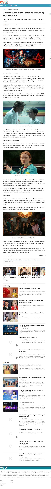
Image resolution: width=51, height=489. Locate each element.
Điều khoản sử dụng (3, 483)
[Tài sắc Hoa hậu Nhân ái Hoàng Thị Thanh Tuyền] (10, 434)
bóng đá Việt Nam (47, 472)
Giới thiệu (1, 482)
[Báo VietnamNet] (20, 316)
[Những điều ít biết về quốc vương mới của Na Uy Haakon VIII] (10, 458)
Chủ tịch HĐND (14, 472)
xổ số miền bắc (8, 472)
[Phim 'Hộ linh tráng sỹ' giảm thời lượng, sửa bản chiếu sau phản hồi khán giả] (10, 330)
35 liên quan (17, 24)
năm (37, 471)
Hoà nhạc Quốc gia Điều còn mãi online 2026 (29, 288)
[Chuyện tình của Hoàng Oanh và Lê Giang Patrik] (10, 369)
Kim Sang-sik (34, 471)
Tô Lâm (17, 474)
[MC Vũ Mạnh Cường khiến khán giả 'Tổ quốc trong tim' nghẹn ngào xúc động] (10, 419)
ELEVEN (14, 261)
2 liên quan (26, 328)
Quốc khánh (2, 474)
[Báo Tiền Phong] (20, 339)
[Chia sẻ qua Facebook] (4, 255)
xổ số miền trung (3, 475)
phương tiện (41, 471)
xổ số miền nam (40, 474)
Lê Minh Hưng (3, 472)
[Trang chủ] (4, 2)
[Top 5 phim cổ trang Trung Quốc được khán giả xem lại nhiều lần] (9, 271)
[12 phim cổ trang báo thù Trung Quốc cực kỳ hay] (24, 271)
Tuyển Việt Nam (46, 474)
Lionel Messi (13, 474)
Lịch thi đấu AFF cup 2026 (11, 471)
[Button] (7, 24)
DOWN (10, 261)
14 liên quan (25, 457)
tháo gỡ (19, 472)
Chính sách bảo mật (2, 484)
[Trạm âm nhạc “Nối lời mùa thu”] (10, 407)
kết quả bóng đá (27, 475)
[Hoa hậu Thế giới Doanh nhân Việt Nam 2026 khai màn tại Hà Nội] (10, 382)
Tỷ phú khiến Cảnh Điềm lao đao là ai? (28, 337)
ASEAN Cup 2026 (9, 475)
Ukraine (29, 472)
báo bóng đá (18, 471)
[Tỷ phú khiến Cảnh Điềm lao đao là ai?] (10, 342)
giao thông (35, 474)
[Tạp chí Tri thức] (5, 24)
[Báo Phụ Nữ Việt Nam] (21, 393)
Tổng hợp (12, 482)
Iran (42, 472)
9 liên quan (25, 339)
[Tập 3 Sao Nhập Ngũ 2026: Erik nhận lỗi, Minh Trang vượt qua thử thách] (10, 446)
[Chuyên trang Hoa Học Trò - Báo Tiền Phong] (19, 353)
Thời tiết (32, 472)
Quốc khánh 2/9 (24, 472)
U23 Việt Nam (21, 474)
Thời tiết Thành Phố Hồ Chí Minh (43, 475)
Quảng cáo (1, 485)
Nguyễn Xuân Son (37, 472)
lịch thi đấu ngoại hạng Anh (26, 471)
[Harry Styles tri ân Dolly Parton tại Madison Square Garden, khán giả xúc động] (10, 305)
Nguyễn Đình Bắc (3, 471)
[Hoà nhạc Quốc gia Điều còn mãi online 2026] (10, 292)
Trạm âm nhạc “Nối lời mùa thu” (26, 402)
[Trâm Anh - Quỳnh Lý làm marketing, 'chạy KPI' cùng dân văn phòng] (10, 354)
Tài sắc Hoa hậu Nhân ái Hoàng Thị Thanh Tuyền (30, 429)
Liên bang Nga (7, 474)
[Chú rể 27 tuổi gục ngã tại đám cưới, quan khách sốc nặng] (10, 317)
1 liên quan (24, 353)
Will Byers (6, 261)
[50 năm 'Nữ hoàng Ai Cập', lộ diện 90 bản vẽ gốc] (38, 271)
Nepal (36, 475)
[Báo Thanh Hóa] (20, 404)
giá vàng (32, 475)
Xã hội (31, 474)
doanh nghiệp (27, 474)
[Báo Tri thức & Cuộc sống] (20, 431)
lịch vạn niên (46, 471)
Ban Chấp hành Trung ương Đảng (18, 475)
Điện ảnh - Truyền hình (13, 9)
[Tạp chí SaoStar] (4, 280)
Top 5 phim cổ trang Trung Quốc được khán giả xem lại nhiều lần (9, 277)
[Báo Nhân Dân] (20, 418)
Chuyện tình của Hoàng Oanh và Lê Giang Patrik (30, 365)
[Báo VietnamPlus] (20, 328)
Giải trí (4, 9)
